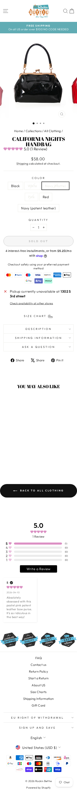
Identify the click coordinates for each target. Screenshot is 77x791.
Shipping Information (38, 699)
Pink (31, 197)
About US (38, 685)
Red (46, 197)
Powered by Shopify (38, 787)
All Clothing (52, 131)
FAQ (38, 658)
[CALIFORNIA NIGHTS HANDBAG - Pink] (21, 455)
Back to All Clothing (41, 490)
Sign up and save (37, 727)
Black (15, 186)
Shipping (22, 163)
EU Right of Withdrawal (37, 717)
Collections (34, 131)
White (32, 186)
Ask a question (38, 346)
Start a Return (38, 678)
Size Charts (38, 692)
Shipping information (38, 337)
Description (38, 328)
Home (18, 131)
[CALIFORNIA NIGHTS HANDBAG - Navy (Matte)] (16, 455)
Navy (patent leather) (38, 208)
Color (38, 178)
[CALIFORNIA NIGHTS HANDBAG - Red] (26, 455)
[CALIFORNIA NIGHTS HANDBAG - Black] (7, 455)
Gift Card (38, 705)
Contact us (38, 665)
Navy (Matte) (55, 186)
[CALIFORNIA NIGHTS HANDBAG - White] (12, 455)
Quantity (38, 219)
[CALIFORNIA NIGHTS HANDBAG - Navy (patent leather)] (16, 459)
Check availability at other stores (31, 303)
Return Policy (38, 671)
